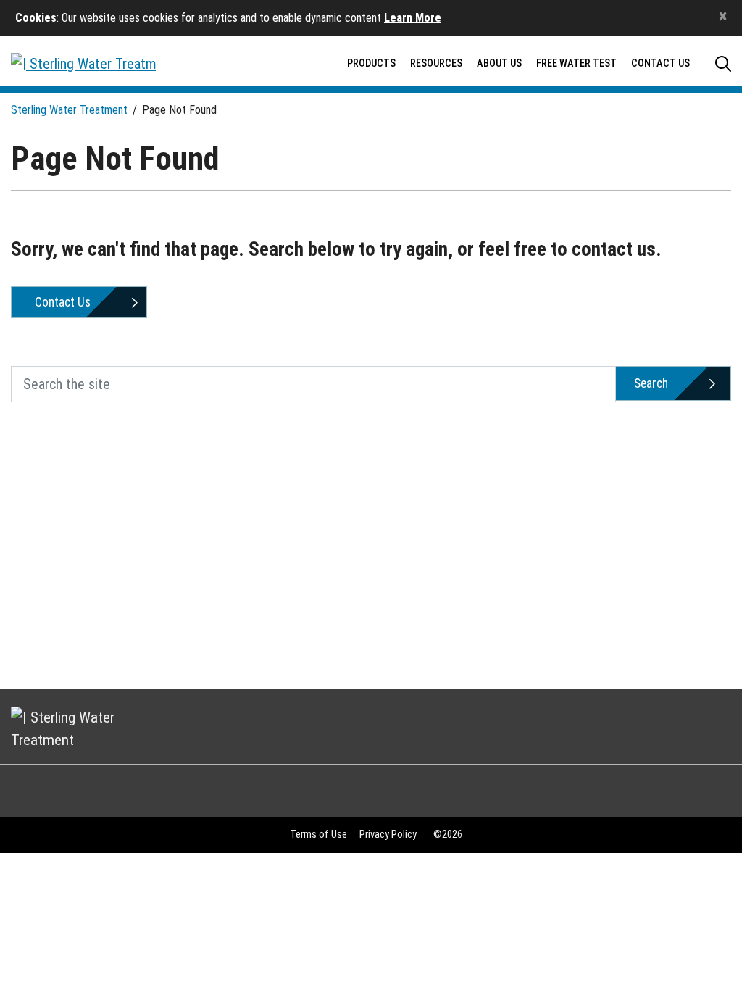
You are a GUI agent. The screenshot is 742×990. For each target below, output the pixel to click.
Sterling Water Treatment (69, 110)
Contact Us (660, 63)
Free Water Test (576, 63)
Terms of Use (318, 834)
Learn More (412, 18)
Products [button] (371, 63)
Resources (436, 63)
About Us (499, 63)
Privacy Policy (388, 834)
